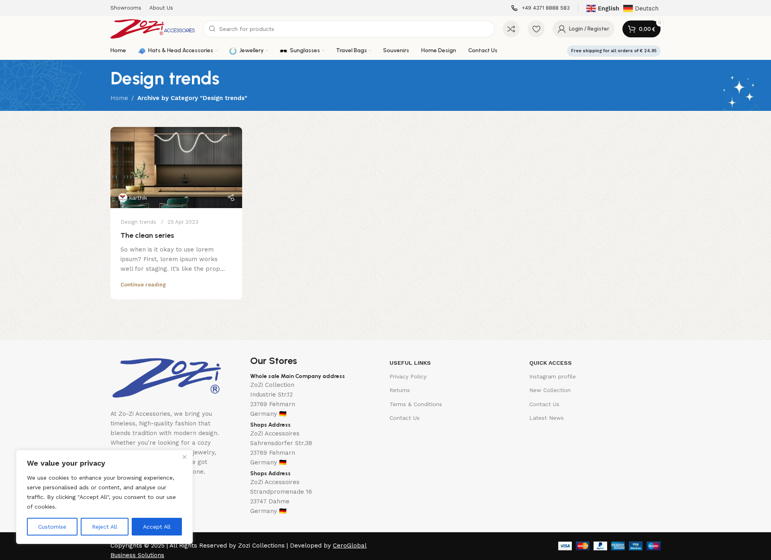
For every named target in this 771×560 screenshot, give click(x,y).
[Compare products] (511, 29)
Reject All (104, 526)
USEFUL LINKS (410, 363)
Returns (400, 390)
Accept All (157, 526)
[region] (104, 497)
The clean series (147, 235)
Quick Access (550, 363)
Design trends (138, 222)
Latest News (546, 418)
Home (119, 98)
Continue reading (143, 285)
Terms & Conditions (416, 404)
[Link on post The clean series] (176, 167)
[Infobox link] (540, 8)
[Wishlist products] (536, 29)
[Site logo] (152, 28)
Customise (52, 526)
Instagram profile (552, 376)
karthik (138, 197)
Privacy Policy (408, 376)
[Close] (184, 457)
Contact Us (405, 418)
